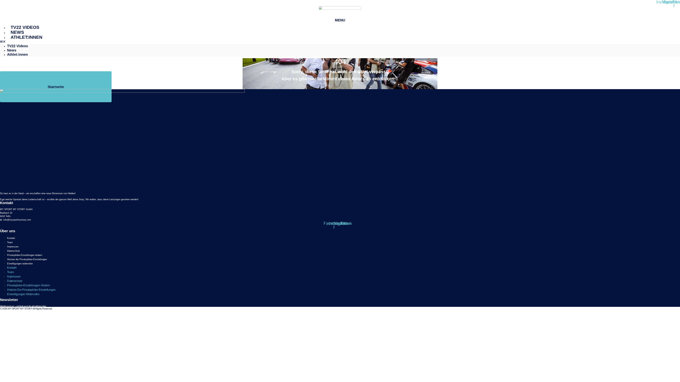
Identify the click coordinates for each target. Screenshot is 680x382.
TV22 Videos (25, 27)
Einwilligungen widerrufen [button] (20, 263)
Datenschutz (13, 251)
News (17, 32)
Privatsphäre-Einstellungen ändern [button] (24, 255)
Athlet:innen (26, 37)
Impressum (13, 246)
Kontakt (11, 238)
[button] (340, 42)
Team (10, 242)
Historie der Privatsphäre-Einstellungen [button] (27, 259)
